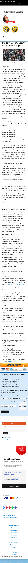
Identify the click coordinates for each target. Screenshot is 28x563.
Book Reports (14, 527)
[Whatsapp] (12, 507)
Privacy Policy (14, 552)
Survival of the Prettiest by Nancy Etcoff (15, 284)
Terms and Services (14, 549)
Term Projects (14, 547)
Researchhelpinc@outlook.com (9, 517)
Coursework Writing (14, 530)
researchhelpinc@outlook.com (7, 1)
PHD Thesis (14, 542)
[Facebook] (3, 507)
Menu (4, 36)
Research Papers (14, 544)
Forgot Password (7, 437)
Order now (5, 439)
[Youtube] (9, 507)
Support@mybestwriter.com (8, 515)
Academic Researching (14, 525)
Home (14, 523)
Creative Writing (14, 532)
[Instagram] (6, 507)
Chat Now (19, 3)
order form (11, 361)
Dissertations (14, 535)
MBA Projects (14, 540)
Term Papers (14, 537)
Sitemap (14, 554)
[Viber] (15, 507)
